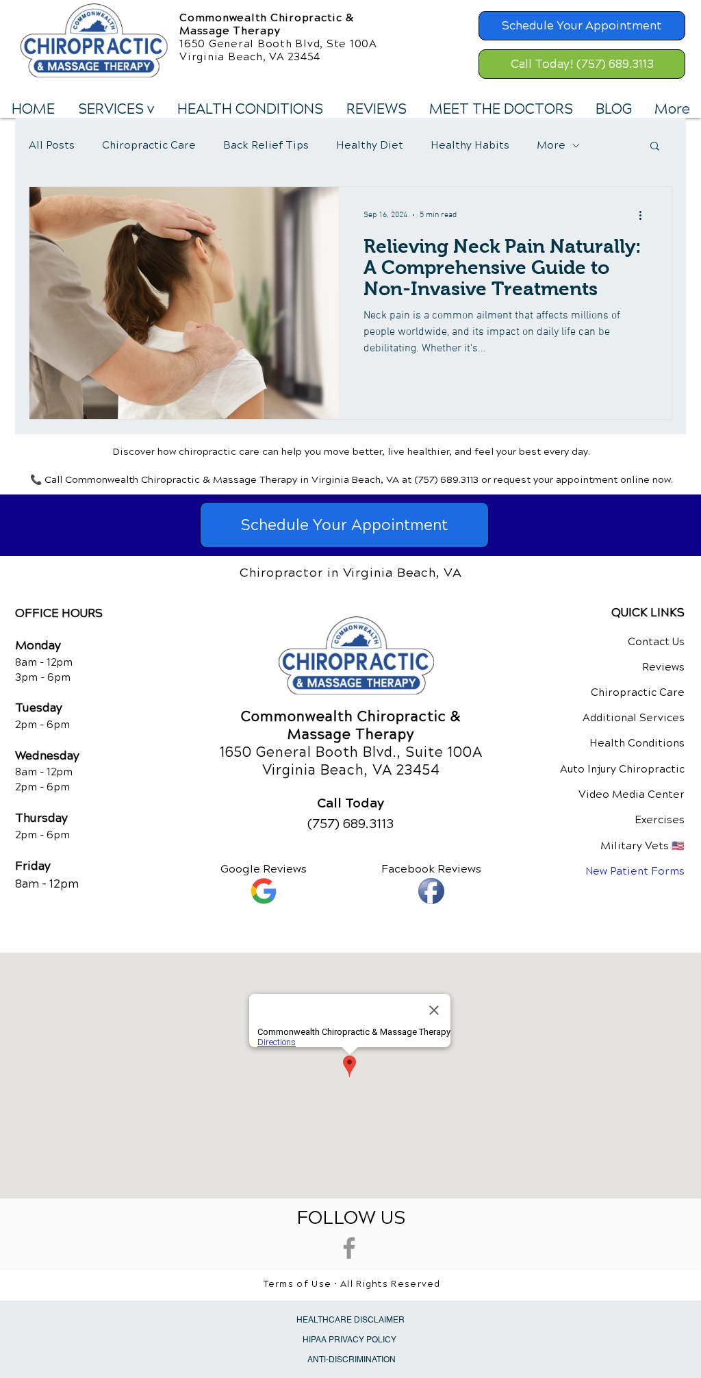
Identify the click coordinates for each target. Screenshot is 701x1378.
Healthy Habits (470, 145)
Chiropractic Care (149, 145)
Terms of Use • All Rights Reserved (352, 1284)
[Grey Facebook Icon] (349, 1247)
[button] (115, 109)
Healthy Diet (369, 145)
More (551, 145)
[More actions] (645, 215)
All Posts (52, 145)
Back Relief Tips (266, 145)
